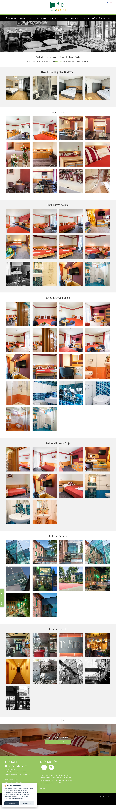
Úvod (8, 18)
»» (63, 720)
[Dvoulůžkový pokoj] (45, 366)
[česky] (108, 2)
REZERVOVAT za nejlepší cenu (58, 742)
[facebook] (44, 767)
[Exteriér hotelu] (45, 552)
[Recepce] (45, 645)
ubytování (59, 61)
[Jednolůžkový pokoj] (18, 486)
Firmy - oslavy (40, 18)
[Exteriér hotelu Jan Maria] (18, 552)
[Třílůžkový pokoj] (45, 247)
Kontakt (86, 18)
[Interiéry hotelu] (97, 671)
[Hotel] (18, 579)
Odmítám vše (27, 803)
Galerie (64, 18)
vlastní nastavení (17, 798)
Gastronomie (25, 18)
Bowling (53, 18)
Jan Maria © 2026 (105, 796)
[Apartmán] (71, 181)
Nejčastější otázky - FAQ (101, 18)
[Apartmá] (71, 128)
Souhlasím (12, 803)
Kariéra (42, 788)
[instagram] (51, 767)
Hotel (13, 18)
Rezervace (75, 18)
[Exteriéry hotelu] (71, 671)
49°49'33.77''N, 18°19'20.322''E (19, 774)
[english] (111, 2)
